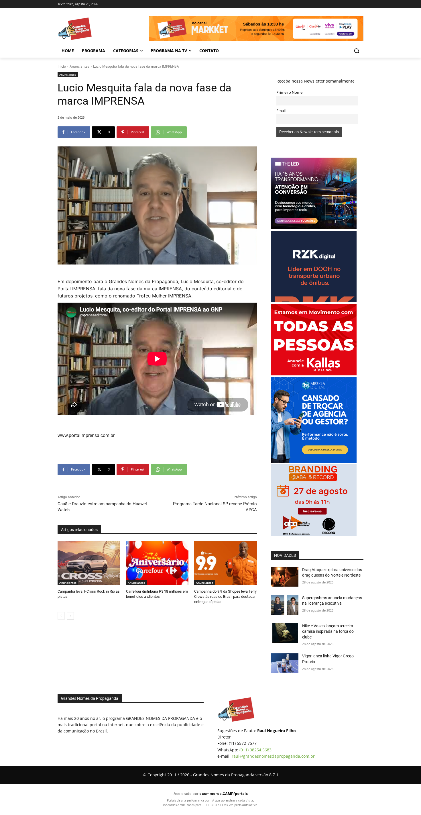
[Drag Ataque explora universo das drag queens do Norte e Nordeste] (284, 577)
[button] (356, 51)
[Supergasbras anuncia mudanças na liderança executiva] (284, 605)
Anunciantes (79, 66)
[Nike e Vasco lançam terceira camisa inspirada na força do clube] (284, 633)
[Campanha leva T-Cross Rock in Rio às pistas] (89, 563)
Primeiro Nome (289, 92)
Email (281, 110)
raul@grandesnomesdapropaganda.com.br (273, 756)
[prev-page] (61, 616)
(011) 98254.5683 (255, 750)
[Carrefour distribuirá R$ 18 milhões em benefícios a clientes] (157, 563)
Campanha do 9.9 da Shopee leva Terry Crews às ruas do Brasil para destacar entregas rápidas (225, 596)
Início (62, 66)
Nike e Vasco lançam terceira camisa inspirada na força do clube (328, 631)
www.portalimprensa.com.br (86, 435)
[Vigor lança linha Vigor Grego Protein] (284, 663)
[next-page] (70, 616)
